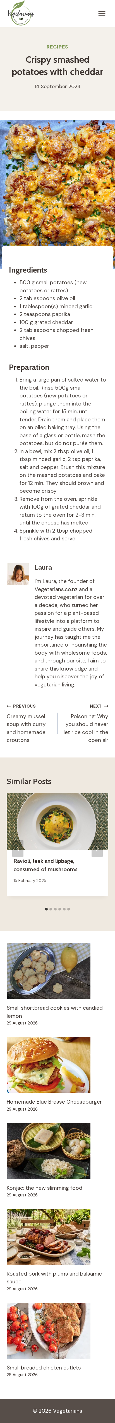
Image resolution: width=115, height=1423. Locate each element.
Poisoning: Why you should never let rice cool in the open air (86, 723)
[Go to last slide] (17, 848)
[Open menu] (101, 14)
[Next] (97, 848)
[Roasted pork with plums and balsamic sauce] (57, 1237)
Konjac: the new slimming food (44, 1187)
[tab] (46, 909)
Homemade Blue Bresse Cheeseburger (54, 1101)
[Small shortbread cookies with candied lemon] (57, 971)
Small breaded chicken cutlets (44, 1367)
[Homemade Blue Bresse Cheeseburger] (57, 1065)
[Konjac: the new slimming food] (57, 1151)
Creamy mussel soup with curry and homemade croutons (26, 723)
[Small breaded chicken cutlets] (57, 1331)
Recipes (57, 46)
